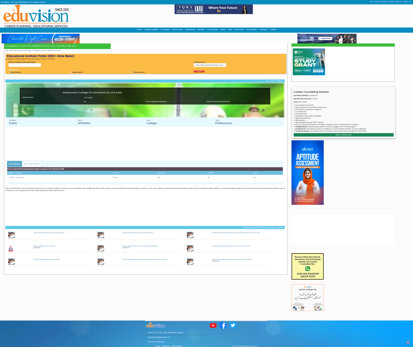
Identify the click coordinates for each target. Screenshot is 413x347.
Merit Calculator (381, 2)
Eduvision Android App (156, 342)
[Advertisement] (146, 144)
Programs (165, 29)
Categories (13, 70)
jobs (230, 29)
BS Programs (14, 164)
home (139, 29)
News (223, 29)
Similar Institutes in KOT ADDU (263, 227)
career (273, 29)
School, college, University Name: (22, 62)
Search (199, 71)
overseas (263, 29)
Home (6, 51)
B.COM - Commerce (17, 177)
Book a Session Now (344, 135)
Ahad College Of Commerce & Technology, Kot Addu (140, 246)
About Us (398, 2)
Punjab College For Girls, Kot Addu (44, 246)
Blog (372, 2)
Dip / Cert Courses (32, 164)
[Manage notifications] (408, 342)
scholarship (212, 29)
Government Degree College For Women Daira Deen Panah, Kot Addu (145, 259)
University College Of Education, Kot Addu (46, 259)
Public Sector (77, 72)
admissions (190, 29)
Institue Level (199, 62)
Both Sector (16, 72)
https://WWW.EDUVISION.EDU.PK (218, 102)
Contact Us (407, 2)
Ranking (201, 29)
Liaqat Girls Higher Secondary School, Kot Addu (48, 233)
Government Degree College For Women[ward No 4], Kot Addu (232, 259)
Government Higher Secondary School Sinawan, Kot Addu (231, 246)
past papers (252, 29)
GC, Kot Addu (274, 81)
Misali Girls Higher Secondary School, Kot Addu (138, 233)
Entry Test (239, 29)
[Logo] (175, 324)
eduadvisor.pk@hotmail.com (159, 337)
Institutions (178, 29)
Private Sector (139, 72)
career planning (151, 29)
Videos (391, 2)
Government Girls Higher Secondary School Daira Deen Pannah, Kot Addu (236, 233)
